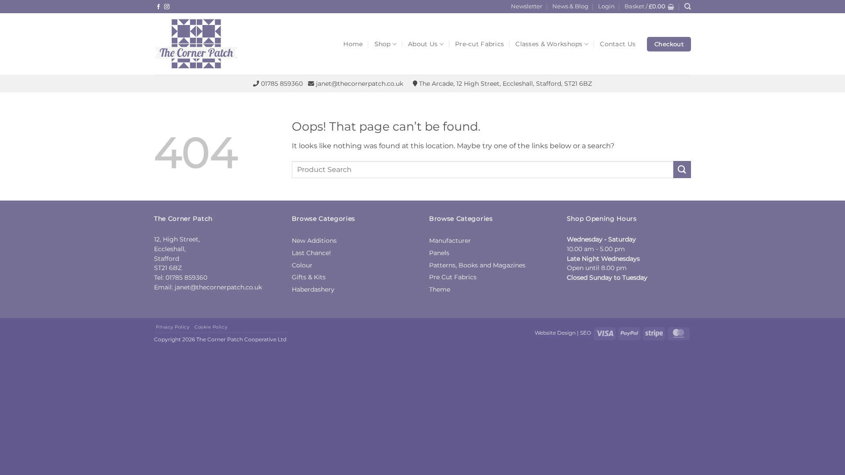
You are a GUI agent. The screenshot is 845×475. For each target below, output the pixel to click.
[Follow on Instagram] (166, 7)
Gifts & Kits (309, 277)
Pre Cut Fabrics (453, 277)
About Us (422, 44)
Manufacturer (450, 240)
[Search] (687, 6)
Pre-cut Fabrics (479, 44)
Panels (439, 252)
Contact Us (618, 44)
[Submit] (682, 169)
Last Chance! (311, 252)
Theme (439, 289)
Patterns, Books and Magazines (477, 265)
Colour (302, 265)
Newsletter (526, 6)
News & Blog (570, 6)
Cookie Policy (211, 327)
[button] (606, 6)
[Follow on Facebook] (158, 7)
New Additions (314, 240)
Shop (383, 44)
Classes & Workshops (548, 44)
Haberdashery (313, 289)
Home (353, 44)
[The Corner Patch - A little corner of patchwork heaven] (220, 44)
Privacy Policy (172, 327)
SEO (585, 332)
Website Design (555, 332)
